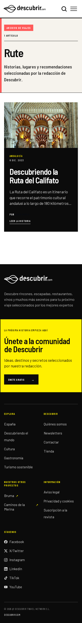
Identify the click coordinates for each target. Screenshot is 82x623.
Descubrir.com (12, 614)
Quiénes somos (55, 424)
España (9, 424)
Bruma (9, 496)
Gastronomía (13, 458)
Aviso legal (51, 492)
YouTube (15, 587)
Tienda (49, 451)
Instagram (17, 560)
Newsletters (53, 433)
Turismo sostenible (18, 467)
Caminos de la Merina (14, 507)
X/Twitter (16, 551)
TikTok (14, 578)
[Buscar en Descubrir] (64, 9)
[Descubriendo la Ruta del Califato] (41, 167)
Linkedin (15, 569)
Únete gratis (21, 379)
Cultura (9, 449)
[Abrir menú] (74, 9)
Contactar (51, 442)
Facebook (16, 542)
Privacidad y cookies (59, 501)
